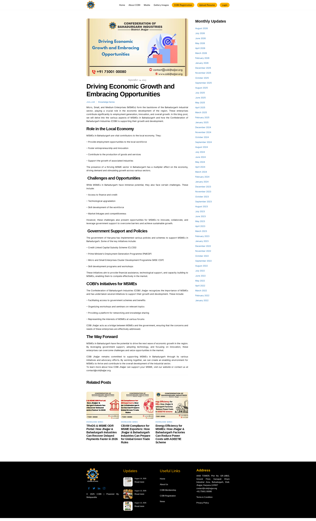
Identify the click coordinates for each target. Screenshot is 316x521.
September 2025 (203, 83)
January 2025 (201, 122)
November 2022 (203, 251)
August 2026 (201, 28)
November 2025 (203, 73)
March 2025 (201, 112)
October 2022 (202, 256)
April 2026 (200, 48)
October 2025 (202, 78)
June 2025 (200, 97)
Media (147, 5)
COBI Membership (168, 490)
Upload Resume (207, 5)
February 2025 (202, 117)
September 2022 (203, 261)
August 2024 (201, 147)
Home (122, 5)
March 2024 (201, 172)
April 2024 (200, 167)
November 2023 (203, 191)
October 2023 (202, 196)
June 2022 (200, 276)
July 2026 (200, 33)
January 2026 (201, 63)
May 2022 (200, 280)
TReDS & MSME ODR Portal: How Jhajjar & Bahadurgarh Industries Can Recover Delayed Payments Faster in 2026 (102, 432)
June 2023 (200, 216)
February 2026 (202, 58)
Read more (139, 482)
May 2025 (200, 102)
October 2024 (202, 137)
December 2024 (203, 127)
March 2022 (201, 290)
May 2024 (200, 162)
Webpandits (91, 497)
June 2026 (200, 38)
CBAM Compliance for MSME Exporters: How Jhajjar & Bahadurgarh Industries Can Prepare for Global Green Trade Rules (135, 434)
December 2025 (203, 68)
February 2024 (202, 177)
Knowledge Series (106, 102)
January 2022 (201, 300)
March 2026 (201, 53)
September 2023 (203, 201)
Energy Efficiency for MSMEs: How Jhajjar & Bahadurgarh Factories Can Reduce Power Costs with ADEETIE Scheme (170, 434)
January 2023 (202, 241)
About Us (164, 484)
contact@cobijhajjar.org (206, 488)
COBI (99, 494)
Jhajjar (90, 102)
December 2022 (203, 246)
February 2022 (202, 295)
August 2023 (201, 206)
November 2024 (203, 132)
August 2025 (201, 88)
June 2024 (200, 157)
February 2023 (202, 236)
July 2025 (200, 92)
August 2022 (201, 266)
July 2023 (200, 211)
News (162, 501)
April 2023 (200, 226)
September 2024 (203, 142)
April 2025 (200, 107)
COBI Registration (183, 5)
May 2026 (200, 43)
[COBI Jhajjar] (90, 8)
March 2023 (201, 231)
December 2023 (203, 186)
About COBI (134, 5)
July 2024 (200, 152)
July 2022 (200, 270)
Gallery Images (161, 5)
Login (224, 5)
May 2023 (200, 221)
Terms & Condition (204, 497)
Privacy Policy (202, 503)
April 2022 (200, 285)
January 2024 (202, 181)
